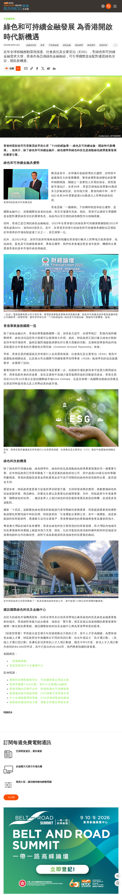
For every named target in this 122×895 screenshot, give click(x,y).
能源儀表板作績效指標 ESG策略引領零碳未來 (39, 693)
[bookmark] (118, 883)
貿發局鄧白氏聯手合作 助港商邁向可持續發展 (39, 688)
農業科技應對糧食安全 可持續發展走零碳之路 (39, 679)
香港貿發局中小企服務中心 (26, 665)
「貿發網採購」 (19, 661)
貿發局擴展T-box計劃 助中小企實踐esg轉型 (38, 684)
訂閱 (12, 797)
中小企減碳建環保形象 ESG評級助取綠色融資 (39, 697)
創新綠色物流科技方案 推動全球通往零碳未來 (39, 702)
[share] (118, 876)
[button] (114, 6)
